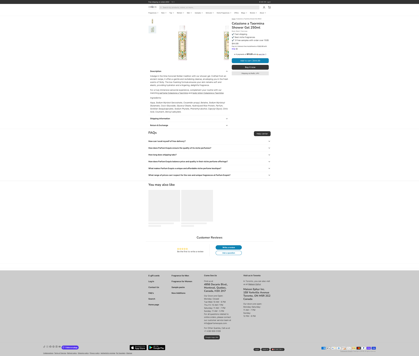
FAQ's (151, 293)
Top (170, 13)
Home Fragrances (223, 13)
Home (233, 19)
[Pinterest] (53, 347)
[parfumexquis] (152, 7)
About (262, 13)
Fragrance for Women (182, 281)
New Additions (178, 293)
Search (151, 299)
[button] (250, 54)
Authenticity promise (108, 353)
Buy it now (250, 67)
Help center (262, 134)
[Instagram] (47, 347)
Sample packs (178, 287)
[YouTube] (59, 347)
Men (188, 13)
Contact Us (153, 287)
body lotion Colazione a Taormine (208, 93)
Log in (269, 2)
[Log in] (263, 7)
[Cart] (268, 7)
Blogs (243, 13)
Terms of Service (60, 353)
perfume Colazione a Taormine (173, 93)
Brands (252, 13)
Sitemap (129, 353)
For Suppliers (120, 353)
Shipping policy (83, 353)
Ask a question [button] (228, 253)
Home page (153, 304)
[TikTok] (44, 347)
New (163, 13)
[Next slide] (225, 41)
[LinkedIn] (56, 347)
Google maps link (211, 337)
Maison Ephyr (254, 284)
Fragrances (152, 13)
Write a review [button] (228, 247)
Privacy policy (95, 353)
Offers (236, 13)
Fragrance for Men (180, 275)
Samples (198, 13)
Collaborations (48, 353)
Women (179, 13)
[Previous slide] (160, 41)
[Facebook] (50, 347)
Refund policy (72, 353)
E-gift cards (154, 275)
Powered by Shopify (346, 351)
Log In (151, 281)
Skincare (209, 13)
